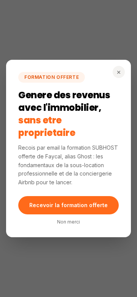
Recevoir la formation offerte (68, 205)
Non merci (68, 222)
